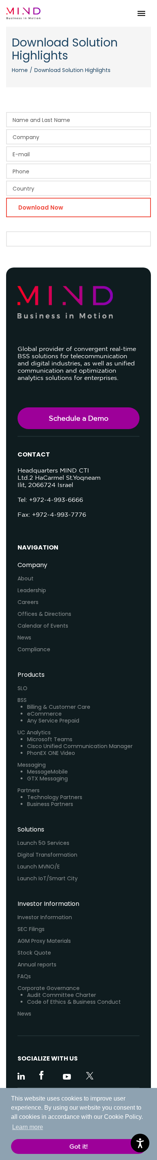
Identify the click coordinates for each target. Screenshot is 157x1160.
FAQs (24, 976)
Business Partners (50, 804)
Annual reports (37, 964)
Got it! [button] (78, 1146)
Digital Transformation (47, 855)
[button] (141, 13)
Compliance (34, 649)
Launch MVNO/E (39, 866)
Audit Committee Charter (61, 995)
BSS (22, 700)
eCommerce (44, 714)
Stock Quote (34, 953)
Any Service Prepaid (53, 720)
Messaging (32, 765)
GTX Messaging (47, 778)
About (26, 578)
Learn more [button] (27, 1127)
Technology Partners (54, 797)
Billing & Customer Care (58, 707)
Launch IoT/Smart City (48, 878)
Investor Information (45, 917)
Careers (28, 602)
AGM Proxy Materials (44, 941)
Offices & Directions (44, 614)
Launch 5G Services (43, 843)
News (24, 637)
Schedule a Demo (79, 418)
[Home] (23, 13)
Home (20, 70)
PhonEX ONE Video (51, 753)
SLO (22, 688)
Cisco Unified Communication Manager (80, 746)
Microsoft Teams (49, 739)
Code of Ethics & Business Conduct (74, 1002)
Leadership (32, 590)
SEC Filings (31, 929)
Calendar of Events (43, 626)
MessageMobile (47, 771)
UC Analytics (34, 732)
